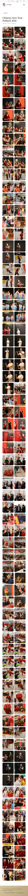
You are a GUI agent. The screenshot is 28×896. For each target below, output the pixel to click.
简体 (20, 1)
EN (17, 1)
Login (9, 1)
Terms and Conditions (9, 892)
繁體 (24, 1)
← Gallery (4, 13)
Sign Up (12, 1)
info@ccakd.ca (20, 892)
